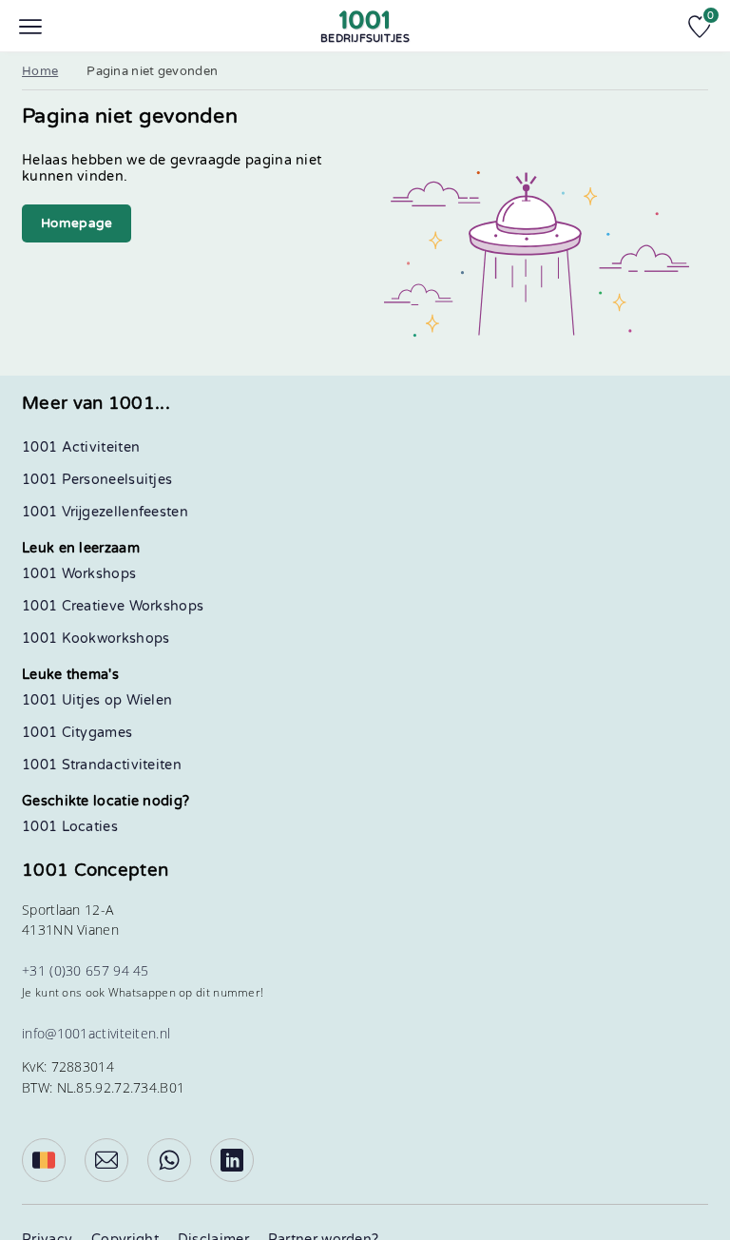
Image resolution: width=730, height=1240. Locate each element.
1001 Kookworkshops (95, 638)
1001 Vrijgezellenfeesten (105, 512)
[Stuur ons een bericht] (106, 1160)
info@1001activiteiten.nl (96, 1033)
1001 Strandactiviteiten (102, 765)
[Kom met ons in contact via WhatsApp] (169, 1160)
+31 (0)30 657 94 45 (85, 970)
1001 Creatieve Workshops (112, 606)
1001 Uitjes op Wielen (97, 700)
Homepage (76, 223)
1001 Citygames (77, 733)
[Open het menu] (30, 26)
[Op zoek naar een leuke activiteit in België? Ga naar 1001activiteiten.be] (44, 1160)
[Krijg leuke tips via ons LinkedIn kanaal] (232, 1160)
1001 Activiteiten (81, 447)
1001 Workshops (79, 574)
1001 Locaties (70, 827)
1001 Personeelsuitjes (97, 480)
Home (40, 71)
